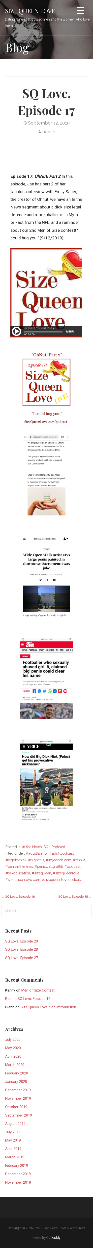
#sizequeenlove (66, 873)
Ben (8, 999)
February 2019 (16, 1166)
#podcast (72, 866)
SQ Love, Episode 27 (21, 958)
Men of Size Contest (38, 990)
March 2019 (14, 1157)
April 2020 (13, 1056)
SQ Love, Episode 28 (21, 949)
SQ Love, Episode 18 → (75, 896)
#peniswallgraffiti (49, 866)
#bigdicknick (16, 860)
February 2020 (16, 1073)
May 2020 (13, 1048)
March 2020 (14, 1065)
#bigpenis (36, 860)
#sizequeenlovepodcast (62, 879)
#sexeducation (17, 873)
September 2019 (18, 1115)
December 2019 (18, 1090)
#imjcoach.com (58, 860)
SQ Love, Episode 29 (21, 941)
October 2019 (16, 1107)
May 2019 (13, 1140)
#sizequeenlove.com (22, 879)
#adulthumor (37, 853)
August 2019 (15, 1124)
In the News (32, 847)
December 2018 (18, 1174)
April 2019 (13, 1149)
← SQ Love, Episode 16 (18, 896)
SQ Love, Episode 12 (34, 999)
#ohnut (79, 860)
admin (48, 131)
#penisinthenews (19, 866)
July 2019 (13, 1132)
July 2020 (13, 1040)
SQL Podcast (54, 847)
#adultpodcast (61, 853)
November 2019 (18, 1098)
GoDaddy (53, 1238)
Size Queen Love (30, 10)
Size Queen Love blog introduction (48, 1007)
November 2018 (18, 1182)
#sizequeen (41, 873)
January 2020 (16, 1082)
